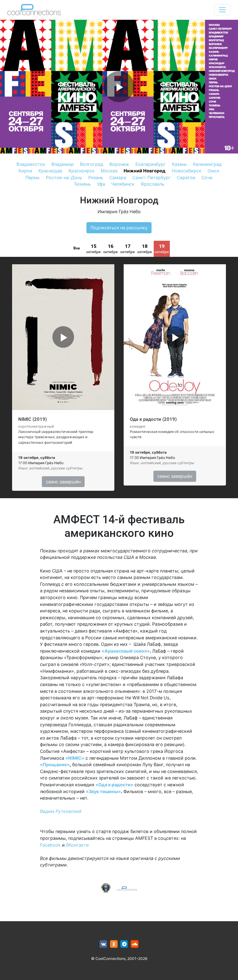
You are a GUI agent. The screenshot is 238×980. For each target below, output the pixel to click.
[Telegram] (124, 944)
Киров (25, 170)
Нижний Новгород (144, 170)
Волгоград (91, 164)
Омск (213, 170)
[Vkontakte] (103, 944)
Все (76, 248)
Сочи (207, 177)
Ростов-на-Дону (64, 177)
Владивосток (30, 164)
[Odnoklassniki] (113, 944)
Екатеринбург (150, 164)
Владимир (62, 164)
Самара (117, 177)
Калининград (207, 164)
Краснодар (50, 170)
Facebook (50, 845)
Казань (179, 164)
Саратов (186, 177)
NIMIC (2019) (32, 419)
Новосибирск (186, 170)
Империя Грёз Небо (119, 211)
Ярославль (152, 184)
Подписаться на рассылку (119, 227)
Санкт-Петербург (151, 177)
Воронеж (119, 164)
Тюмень (82, 184)
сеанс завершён (63, 481)
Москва (109, 170)
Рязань (95, 177)
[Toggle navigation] (222, 9)
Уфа (101, 184)
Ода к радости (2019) (153, 419)
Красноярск (81, 170)
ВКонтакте (77, 845)
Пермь (32, 177)
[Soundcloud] (134, 944)
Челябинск (122, 184)
